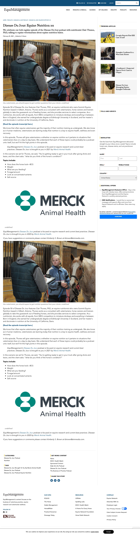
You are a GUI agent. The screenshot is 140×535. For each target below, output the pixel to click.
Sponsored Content (56, 463)
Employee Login (112, 505)
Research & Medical (80, 10)
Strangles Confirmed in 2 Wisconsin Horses (125, 53)
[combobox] (125, 3)
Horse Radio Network (82, 515)
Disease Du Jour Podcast (21, 20)
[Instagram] (6, 512)
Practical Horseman (50, 512)
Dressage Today (49, 515)
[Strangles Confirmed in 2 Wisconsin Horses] (108, 53)
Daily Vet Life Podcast (57, 466)
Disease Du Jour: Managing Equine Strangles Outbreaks (123, 87)
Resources (133, 10)
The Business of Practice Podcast (61, 471)
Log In (111, 3)
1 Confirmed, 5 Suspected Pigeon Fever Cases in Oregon (125, 70)
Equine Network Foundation (84, 512)
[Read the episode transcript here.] (18, 124)
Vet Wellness (103, 10)
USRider (78, 498)
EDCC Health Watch (56, 461)
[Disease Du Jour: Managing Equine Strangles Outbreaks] (108, 87)
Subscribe (118, 217)
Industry (114, 10)
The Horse (47, 502)
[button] (51, 480)
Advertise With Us (112, 502)
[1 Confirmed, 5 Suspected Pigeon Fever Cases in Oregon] (108, 70)
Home (4, 20)
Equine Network (112, 498)
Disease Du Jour (30, 146)
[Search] (137, 3)
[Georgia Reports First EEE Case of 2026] (108, 36)
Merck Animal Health (61, 149)
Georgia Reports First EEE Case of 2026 (125, 36)
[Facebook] (4, 512)
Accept (108, 532)
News (68, 10)
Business (93, 10)
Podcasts (123, 10)
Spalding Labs (80, 502)
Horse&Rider (48, 508)
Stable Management (50, 505)
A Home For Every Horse (83, 508)
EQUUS (46, 498)
